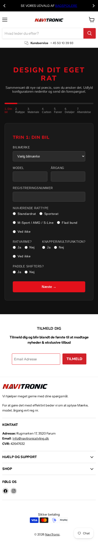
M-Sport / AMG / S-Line (36, 222)
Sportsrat (51, 214)
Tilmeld (74, 358)
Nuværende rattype (31, 208)
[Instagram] (13, 491)
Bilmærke (21, 147)
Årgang (57, 168)
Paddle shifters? (28, 266)
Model (18, 168)
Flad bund (69, 222)
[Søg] (89, 33)
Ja (19, 247)
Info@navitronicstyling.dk (31, 438)
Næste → (49, 287)
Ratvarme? (22, 241)
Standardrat (27, 214)
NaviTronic (52, 534)
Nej (32, 247)
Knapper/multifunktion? (63, 241)
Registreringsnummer (33, 188)
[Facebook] (5, 491)
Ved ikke (24, 231)
